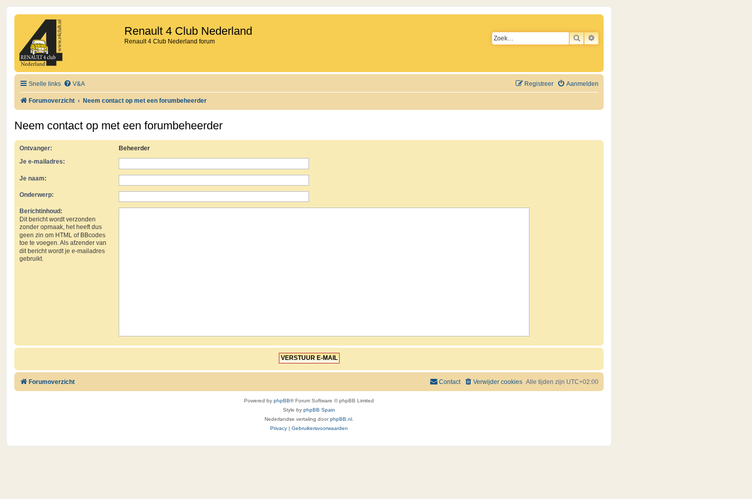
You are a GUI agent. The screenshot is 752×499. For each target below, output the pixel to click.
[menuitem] (74, 84)
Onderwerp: (36, 194)
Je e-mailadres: (42, 161)
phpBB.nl (341, 419)
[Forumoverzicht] (70, 43)
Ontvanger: (35, 148)
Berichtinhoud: (40, 211)
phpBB (282, 400)
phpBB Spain (319, 410)
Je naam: (33, 178)
